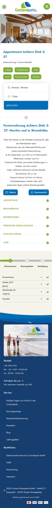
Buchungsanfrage (13, 411)
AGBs (8, 462)
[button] (4, 503)
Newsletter (10, 425)
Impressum (10, 476)
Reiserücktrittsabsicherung (17, 418)
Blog (8, 432)
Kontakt (7, 360)
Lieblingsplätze (12, 439)
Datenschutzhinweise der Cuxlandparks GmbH (25, 455)
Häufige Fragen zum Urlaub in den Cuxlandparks (21, 402)
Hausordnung (12, 469)
